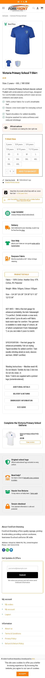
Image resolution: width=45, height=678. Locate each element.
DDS (33, 659)
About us (8, 629)
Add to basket (27, 171)
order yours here (22, 193)
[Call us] (23, 2)
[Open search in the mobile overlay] (34, 8)
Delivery (14, 225)
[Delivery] (7, 227)
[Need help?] (7, 477)
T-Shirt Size (10, 139)
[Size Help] (7, 243)
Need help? (16, 475)
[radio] (9, 144)
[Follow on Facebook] (21, 2)
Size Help (15, 241)
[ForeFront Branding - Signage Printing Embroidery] (19, 8)
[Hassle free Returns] (7, 492)
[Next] (37, 39)
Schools (5, 16)
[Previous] (8, 39)
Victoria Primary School (18, 16)
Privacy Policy (10, 639)
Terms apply (34, 493)
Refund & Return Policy (14, 644)
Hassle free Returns (19, 491)
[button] (18, 1)
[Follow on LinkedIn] (26, 2)
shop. (23, 230)
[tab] (21, 274)
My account (10, 609)
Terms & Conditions (13, 634)
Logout (8, 614)
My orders (9, 604)
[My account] (37, 8)
